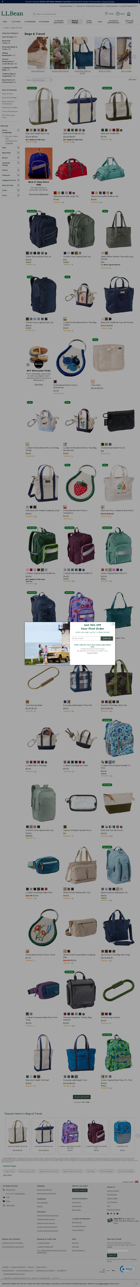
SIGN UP (107, 638)
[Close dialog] (113, 623)
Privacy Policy (92, 653)
